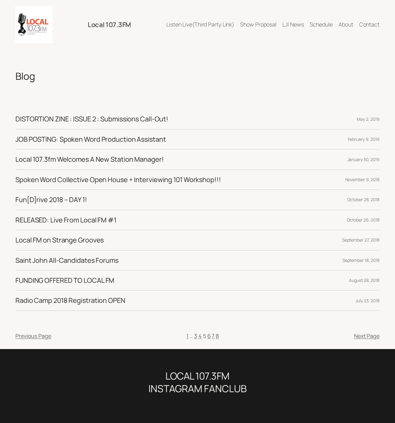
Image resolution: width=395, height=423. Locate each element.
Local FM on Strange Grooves (59, 240)
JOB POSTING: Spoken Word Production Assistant (90, 139)
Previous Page (33, 336)
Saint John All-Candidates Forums (66, 260)
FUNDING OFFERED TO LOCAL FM (64, 280)
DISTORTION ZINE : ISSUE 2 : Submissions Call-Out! (91, 119)
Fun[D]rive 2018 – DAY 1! (51, 199)
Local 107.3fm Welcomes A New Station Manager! (89, 159)
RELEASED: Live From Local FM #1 (65, 220)
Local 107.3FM (109, 24)
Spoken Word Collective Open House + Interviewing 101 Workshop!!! (118, 179)
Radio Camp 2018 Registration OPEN (70, 300)
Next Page (367, 336)
